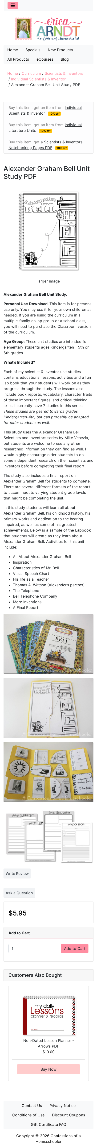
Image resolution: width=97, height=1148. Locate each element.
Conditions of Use (28, 1115)
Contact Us (32, 1105)
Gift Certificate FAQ (48, 1124)
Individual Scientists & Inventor (38, 79)
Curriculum (31, 73)
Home (12, 49)
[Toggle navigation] (13, 5)
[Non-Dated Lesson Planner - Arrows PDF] (48, 1015)
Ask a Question (19, 892)
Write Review (17, 873)
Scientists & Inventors (64, 73)
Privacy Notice (62, 1105)
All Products (18, 59)
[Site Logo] (48, 29)
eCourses (44, 59)
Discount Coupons (68, 1115)
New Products (60, 49)
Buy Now (48, 1069)
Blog (65, 59)
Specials (32, 49)
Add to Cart (74, 948)
